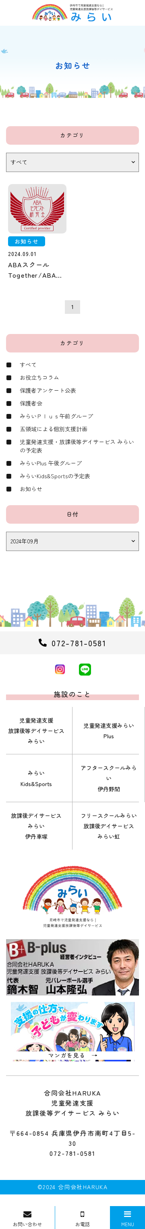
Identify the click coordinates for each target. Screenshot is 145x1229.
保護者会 (31, 403)
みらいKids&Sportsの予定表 (55, 476)
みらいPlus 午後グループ (51, 463)
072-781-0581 (72, 1153)
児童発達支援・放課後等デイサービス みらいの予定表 (77, 446)
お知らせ (31, 489)
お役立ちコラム (39, 377)
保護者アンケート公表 (48, 390)
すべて (28, 365)
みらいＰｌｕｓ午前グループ (56, 416)
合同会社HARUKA (83, 1187)
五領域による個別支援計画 (53, 429)
